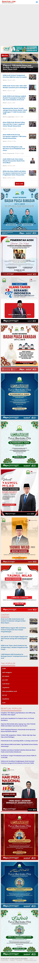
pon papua (5, 676)
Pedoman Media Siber (30, 960)
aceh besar (6, 684)
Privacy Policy (4, 960)
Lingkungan (11, 117)
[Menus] (37, 2)
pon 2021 (5, 680)
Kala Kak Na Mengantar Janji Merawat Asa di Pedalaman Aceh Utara (14, 148)
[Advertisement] (19, 24)
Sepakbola (5, 699)
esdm (4, 668)
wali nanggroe (7, 672)
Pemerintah (10, 153)
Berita (5, 80)
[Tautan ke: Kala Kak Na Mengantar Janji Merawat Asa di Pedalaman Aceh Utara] (32, 148)
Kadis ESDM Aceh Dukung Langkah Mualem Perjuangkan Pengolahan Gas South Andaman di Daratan (14, 98)
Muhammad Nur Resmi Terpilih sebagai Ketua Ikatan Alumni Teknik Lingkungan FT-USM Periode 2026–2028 (15, 111)
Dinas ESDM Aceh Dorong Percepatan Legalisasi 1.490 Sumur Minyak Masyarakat (14, 136)
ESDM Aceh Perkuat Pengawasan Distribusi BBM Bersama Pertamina (15, 76)
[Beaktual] (9, 2)
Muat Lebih (19, 184)
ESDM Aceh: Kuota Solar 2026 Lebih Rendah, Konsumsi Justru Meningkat (15, 86)
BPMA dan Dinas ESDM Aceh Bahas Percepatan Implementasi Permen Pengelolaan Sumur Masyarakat (14, 173)
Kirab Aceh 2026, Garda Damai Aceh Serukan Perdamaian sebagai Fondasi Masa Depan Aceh (18, 67)
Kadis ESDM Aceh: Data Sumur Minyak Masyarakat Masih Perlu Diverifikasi (13, 160)
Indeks (31, 959)
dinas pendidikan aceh (9, 691)
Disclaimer (19, 960)
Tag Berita (5, 687)
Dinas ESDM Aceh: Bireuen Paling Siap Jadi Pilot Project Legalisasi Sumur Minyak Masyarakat (14, 124)
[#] (19, 49)
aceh (3, 702)
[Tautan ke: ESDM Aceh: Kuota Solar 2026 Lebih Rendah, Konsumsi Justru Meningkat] (32, 87)
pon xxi (4, 695)
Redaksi (12, 960)
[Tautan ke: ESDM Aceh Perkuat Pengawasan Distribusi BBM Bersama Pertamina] (32, 77)
